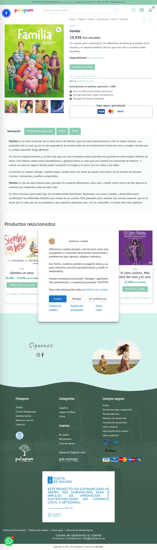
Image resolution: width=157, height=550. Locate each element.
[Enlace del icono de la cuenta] (141, 10)
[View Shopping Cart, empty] (150, 10)
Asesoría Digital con (72, 452)
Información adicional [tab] (40, 131)
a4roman (99, 547)
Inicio (72, 19)
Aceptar (58, 298)
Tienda (81, 19)
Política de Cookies (97, 289)
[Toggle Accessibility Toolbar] (6, 13)
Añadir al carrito (82, 67)
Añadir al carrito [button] (135, 288)
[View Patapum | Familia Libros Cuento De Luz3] (41, 106)
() (66, 2)
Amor (114, 19)
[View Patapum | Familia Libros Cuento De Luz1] (11, 106)
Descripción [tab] (14, 131)
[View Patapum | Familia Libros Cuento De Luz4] (57, 106)
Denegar (76, 298)
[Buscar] (116, 10)
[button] (58, 29)
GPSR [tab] (75, 131)
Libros (91, 19)
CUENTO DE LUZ (85, 81)
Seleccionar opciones (22, 285)
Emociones (102, 19)
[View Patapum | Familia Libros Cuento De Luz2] (26, 106)
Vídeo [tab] (62, 131)
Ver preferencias (97, 298)
